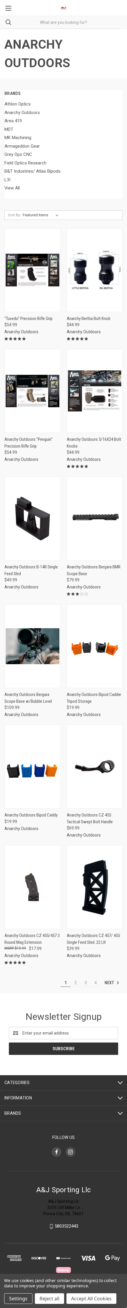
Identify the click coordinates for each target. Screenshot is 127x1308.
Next (110, 982)
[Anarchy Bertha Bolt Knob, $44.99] (95, 270)
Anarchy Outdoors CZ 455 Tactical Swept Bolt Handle (90, 818)
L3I (7, 179)
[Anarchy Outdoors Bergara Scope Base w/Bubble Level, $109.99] (32, 646)
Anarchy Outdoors (22, 112)
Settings (18, 1298)
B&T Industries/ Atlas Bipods (32, 171)
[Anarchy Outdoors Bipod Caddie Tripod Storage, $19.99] (95, 646)
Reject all (49, 1298)
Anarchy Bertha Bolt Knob (88, 318)
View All (12, 188)
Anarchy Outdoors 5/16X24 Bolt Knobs (94, 443)
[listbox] (42, 215)
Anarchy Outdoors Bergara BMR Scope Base (94, 570)
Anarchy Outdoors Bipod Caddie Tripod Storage (94, 698)
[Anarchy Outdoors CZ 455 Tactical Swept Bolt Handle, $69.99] (95, 766)
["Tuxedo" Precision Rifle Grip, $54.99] (32, 270)
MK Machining (17, 137)
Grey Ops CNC (18, 154)
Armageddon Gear (22, 146)
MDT (8, 129)
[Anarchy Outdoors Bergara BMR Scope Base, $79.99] (95, 518)
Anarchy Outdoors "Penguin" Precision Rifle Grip (28, 443)
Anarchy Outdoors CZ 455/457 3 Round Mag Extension (32, 939)
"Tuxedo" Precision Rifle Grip (28, 318)
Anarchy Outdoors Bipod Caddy (31, 815)
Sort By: (14, 215)
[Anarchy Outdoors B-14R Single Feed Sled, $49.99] (32, 518)
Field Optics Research (25, 163)
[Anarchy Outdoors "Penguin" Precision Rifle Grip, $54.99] (32, 391)
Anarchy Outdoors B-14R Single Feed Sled (31, 570)
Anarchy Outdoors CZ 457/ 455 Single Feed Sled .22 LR (93, 939)
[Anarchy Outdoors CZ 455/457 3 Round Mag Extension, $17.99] (32, 887)
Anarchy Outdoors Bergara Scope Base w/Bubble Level (28, 698)
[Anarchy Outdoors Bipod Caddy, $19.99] (32, 766)
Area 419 (13, 120)
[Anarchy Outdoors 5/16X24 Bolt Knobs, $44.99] (95, 391)
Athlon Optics (17, 104)
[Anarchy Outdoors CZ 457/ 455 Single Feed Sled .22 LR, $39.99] (95, 887)
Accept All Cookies (91, 1298)
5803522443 (66, 1226)
